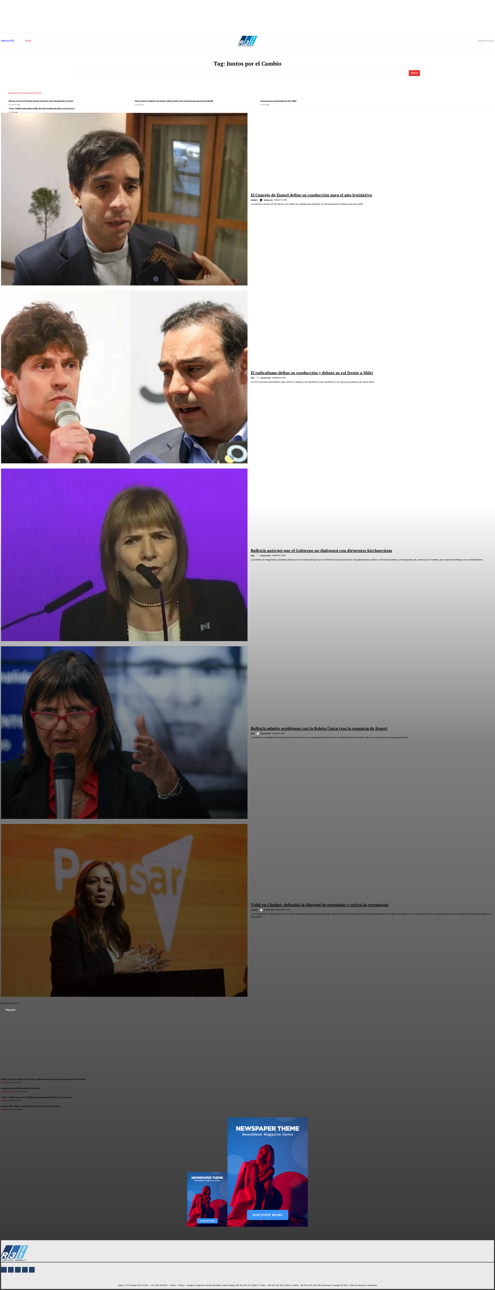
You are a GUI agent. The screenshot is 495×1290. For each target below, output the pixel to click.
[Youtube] (32, 1270)
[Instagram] (11, 1270)
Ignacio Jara (268, 200)
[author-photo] (261, 200)
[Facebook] (4, 1270)
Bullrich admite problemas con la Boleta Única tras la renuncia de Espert (319, 728)
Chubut (254, 200)
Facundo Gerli (265, 378)
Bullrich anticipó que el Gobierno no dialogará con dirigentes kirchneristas (321, 550)
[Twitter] (25, 1270)
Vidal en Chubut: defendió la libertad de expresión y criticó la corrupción (320, 904)
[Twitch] (18, 1270)
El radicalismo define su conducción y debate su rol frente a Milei (312, 372)
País (252, 378)
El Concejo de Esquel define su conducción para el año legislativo (311, 194)
